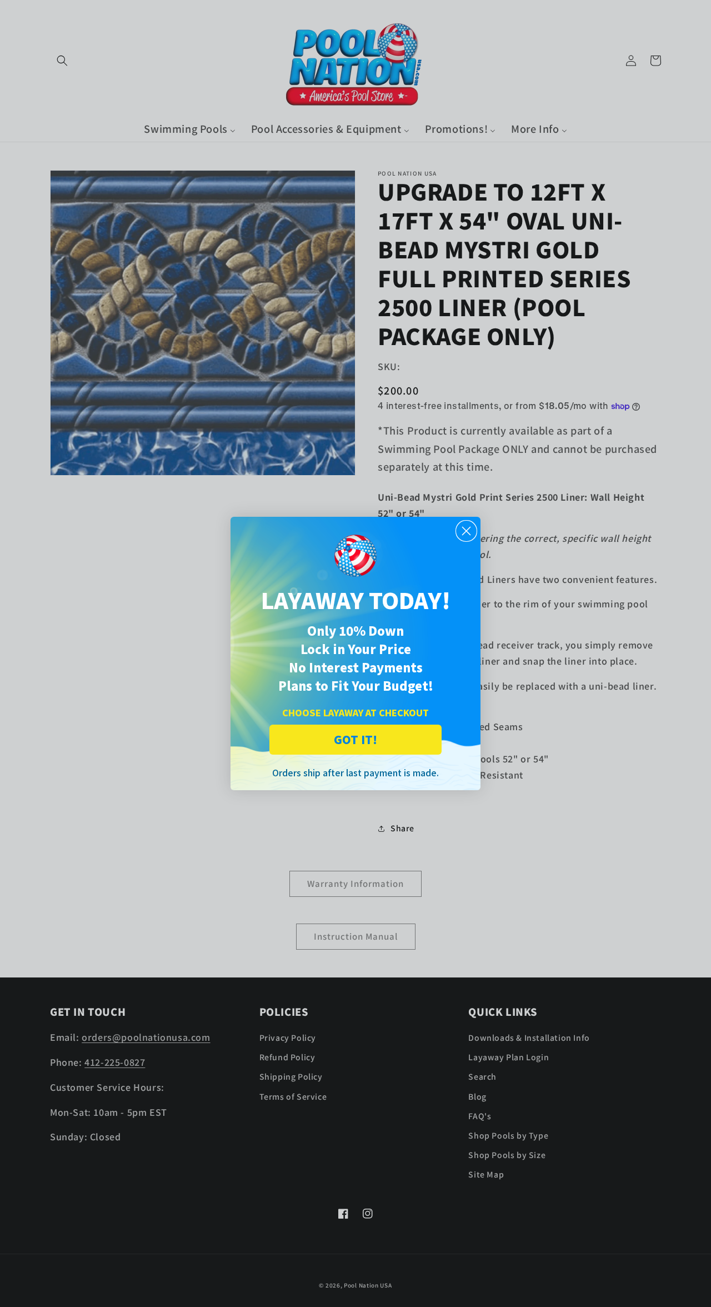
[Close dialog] (466, 531)
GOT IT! (355, 739)
